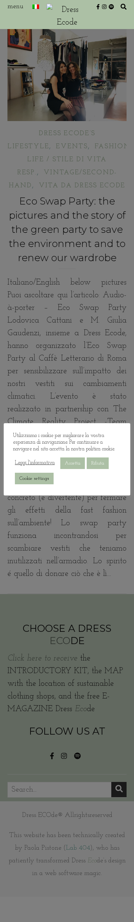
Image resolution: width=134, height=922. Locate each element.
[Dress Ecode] (67, 14)
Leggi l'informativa (35, 463)
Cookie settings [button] (34, 478)
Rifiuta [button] (97, 463)
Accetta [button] (72, 463)
